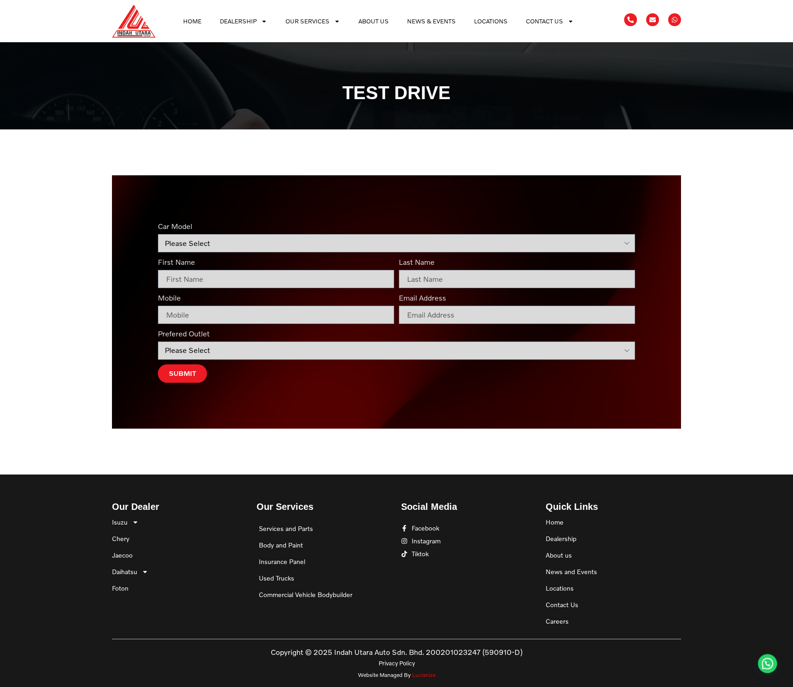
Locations (491, 21)
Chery (120, 538)
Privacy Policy (397, 663)
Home (192, 21)
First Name (176, 262)
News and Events (571, 571)
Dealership (238, 21)
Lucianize (424, 674)
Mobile (169, 297)
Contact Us (544, 21)
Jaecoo (122, 555)
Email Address (422, 297)
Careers (557, 621)
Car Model (175, 226)
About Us (373, 21)
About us (559, 555)
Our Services (307, 21)
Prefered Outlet (184, 333)
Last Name (417, 262)
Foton (120, 588)
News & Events (431, 21)
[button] (766, 660)
